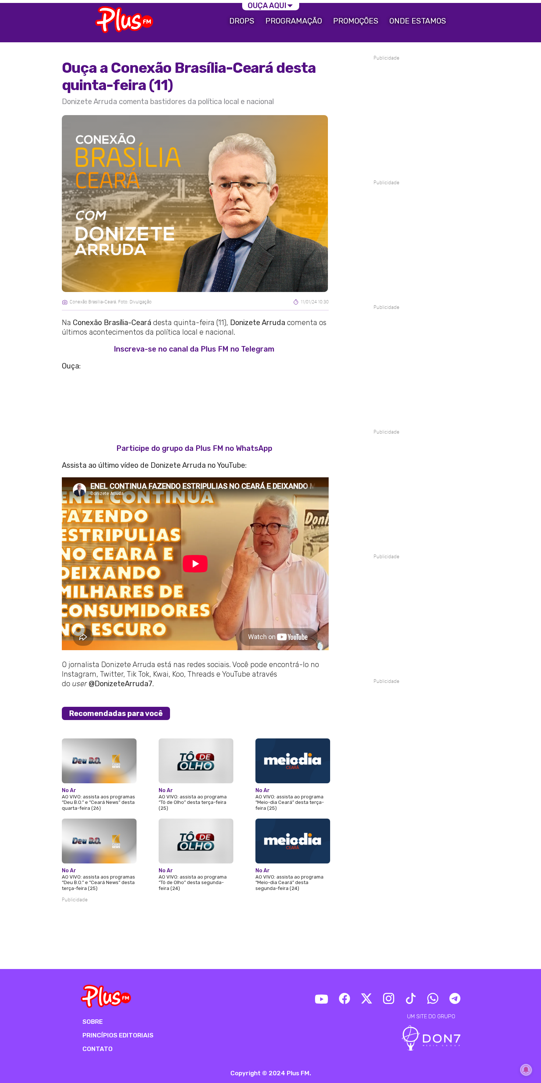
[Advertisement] (195, 926)
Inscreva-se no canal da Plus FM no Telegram (194, 349)
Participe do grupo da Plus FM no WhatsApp (194, 448)
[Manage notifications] (526, 1070)
